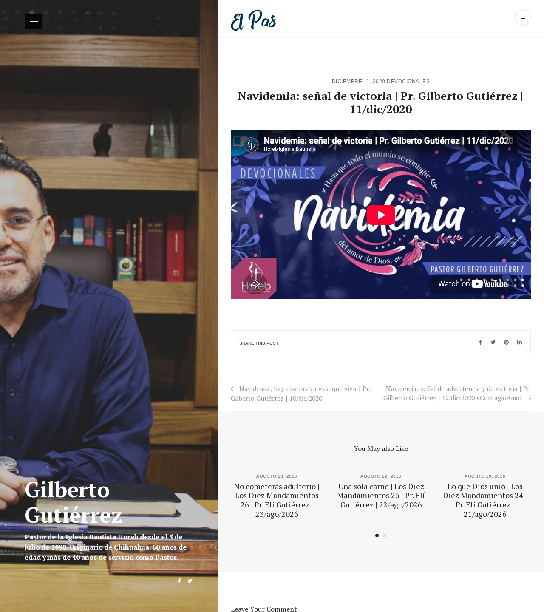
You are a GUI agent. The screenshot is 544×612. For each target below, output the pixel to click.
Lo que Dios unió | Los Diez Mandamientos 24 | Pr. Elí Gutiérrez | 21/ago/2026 (485, 500)
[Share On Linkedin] (519, 342)
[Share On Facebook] (480, 342)
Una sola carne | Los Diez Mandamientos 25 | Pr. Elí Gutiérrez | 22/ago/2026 (381, 495)
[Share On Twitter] (493, 342)
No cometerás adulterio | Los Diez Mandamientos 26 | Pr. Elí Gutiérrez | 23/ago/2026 (277, 500)
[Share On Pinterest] (506, 342)
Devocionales (408, 82)
